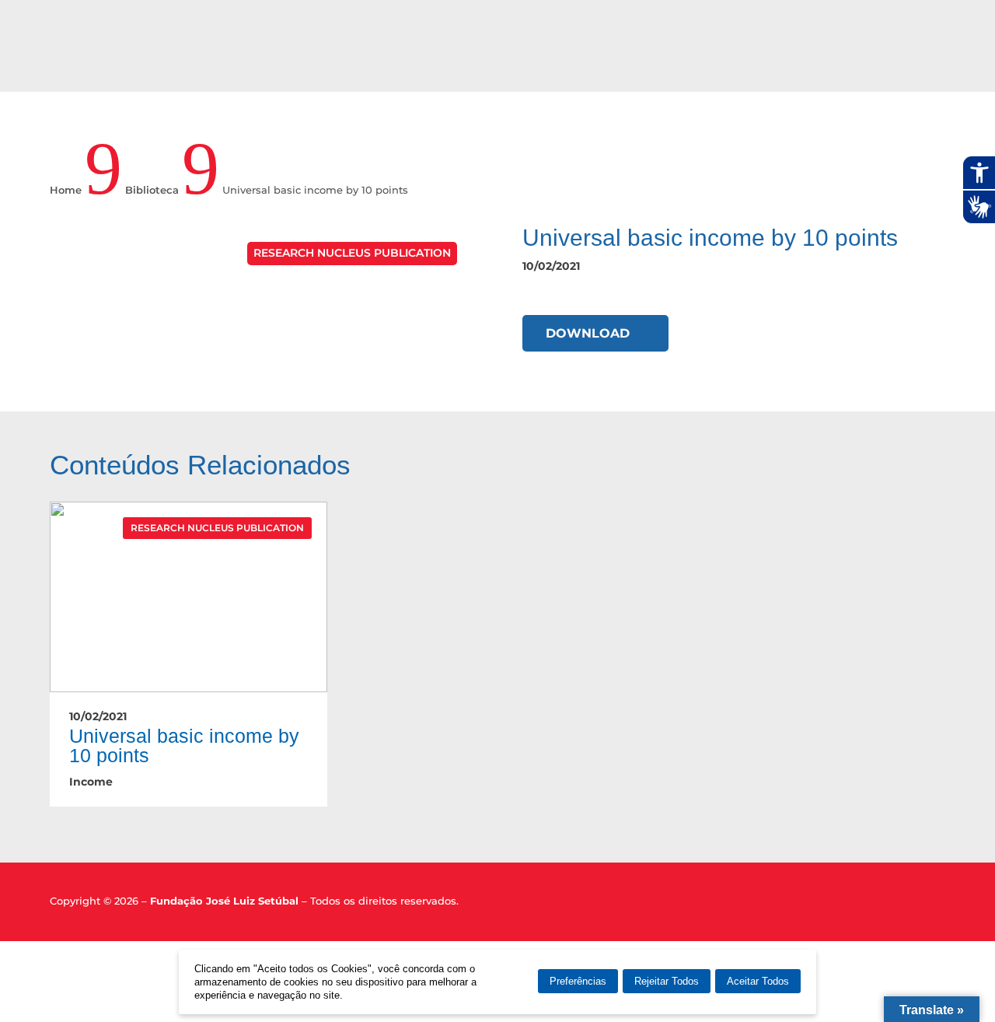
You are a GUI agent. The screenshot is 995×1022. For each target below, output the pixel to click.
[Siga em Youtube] (935, 904)
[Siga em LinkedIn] (908, 904)
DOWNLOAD (588, 333)
